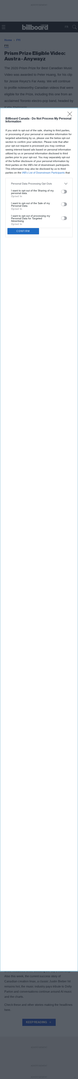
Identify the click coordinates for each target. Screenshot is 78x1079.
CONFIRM (23, 231)
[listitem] (39, 184)
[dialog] (39, 539)
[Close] (70, 115)
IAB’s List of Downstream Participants (43, 172)
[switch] (64, 191)
